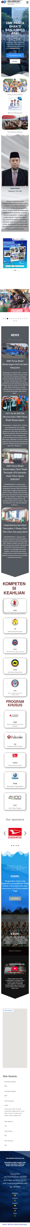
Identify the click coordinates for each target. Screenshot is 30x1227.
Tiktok (15, 1213)
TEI (15, 629)
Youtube (15, 1208)
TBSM (15, 670)
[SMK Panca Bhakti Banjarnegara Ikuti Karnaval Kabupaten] (15, 351)
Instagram (15, 1203)
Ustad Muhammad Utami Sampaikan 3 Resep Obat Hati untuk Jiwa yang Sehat (15, 528)
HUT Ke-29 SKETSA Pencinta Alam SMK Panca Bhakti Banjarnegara (15, 416)
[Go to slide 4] (16, 270)
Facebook (15, 1198)
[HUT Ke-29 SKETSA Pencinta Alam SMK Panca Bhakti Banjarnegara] (15, 403)
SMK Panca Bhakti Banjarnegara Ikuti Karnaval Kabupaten (15, 364)
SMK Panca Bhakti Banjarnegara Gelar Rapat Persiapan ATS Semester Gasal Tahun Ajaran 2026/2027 (15, 472)
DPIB (15, 610)
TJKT (15, 691)
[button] (5, 253)
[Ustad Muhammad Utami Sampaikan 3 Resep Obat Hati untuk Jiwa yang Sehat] (15, 515)
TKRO (15, 649)
